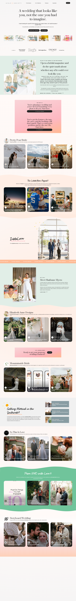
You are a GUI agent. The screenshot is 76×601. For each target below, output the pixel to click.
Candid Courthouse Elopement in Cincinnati (60, 166)
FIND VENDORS (44, 30)
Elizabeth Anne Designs (14, 314)
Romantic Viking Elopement (33, 544)
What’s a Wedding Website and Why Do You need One (38, 390)
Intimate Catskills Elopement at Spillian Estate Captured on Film (14, 459)
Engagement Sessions (32, 38)
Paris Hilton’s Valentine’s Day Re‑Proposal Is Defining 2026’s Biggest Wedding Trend (13, 210)
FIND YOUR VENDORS (57, 93)
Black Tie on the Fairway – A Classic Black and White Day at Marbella (14, 340)
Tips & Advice (55, 38)
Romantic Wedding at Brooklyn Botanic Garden (60, 503)
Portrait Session (56, 411)
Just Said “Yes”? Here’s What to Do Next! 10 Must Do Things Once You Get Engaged (15, 503)
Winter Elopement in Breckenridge (12, 166)
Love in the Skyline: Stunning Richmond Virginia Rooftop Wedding (37, 459)
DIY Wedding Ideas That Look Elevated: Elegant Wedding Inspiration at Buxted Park (37, 340)
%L (52, 93)
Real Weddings (9, 38)
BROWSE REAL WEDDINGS (34, 30)
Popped (22, 183)
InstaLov (16, 239)
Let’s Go (49, 352)
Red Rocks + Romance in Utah (58, 420)
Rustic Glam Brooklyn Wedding (34, 503)
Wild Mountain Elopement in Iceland (12, 389)
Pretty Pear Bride (10, 163)
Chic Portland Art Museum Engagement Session (61, 209)
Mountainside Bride (13, 365)
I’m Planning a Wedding (39, 111)
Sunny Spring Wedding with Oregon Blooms (13, 544)
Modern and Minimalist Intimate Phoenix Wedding (59, 405)
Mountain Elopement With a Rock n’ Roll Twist (37, 166)
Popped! (32, 206)
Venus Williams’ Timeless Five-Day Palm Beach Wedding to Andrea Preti (60, 340)
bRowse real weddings (45, 93)
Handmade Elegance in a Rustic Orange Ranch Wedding (60, 390)
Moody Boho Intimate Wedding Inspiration (59, 544)
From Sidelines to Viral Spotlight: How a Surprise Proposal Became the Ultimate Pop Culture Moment (37, 209)
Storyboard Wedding (24, 520)
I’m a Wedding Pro (39, 129)
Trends (44, 38)
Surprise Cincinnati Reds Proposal (58, 458)
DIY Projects (67, 38)
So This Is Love (13, 434)
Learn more (42, 292)
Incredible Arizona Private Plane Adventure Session (60, 413)
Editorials (20, 38)
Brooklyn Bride (54, 477)
